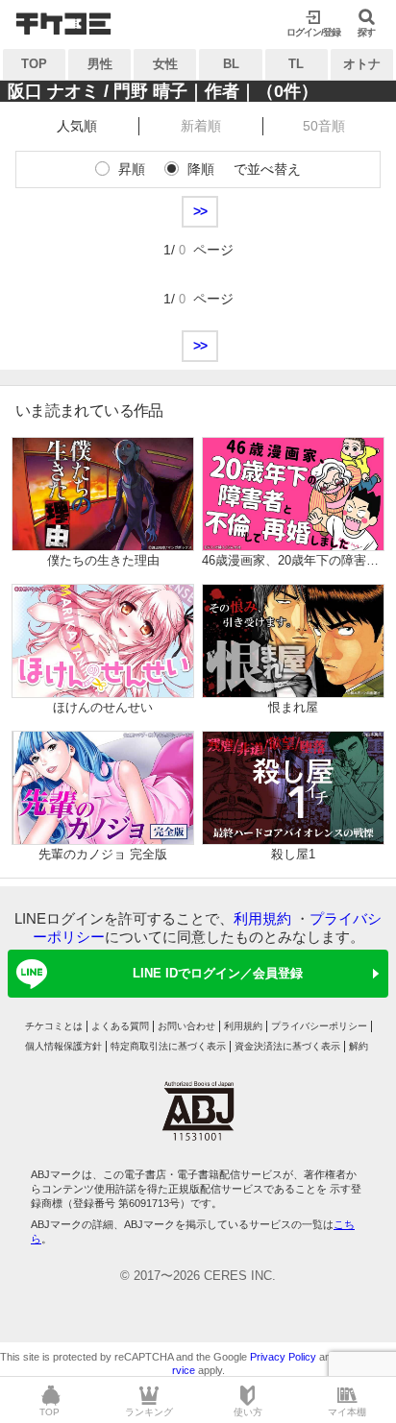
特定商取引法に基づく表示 (168, 1046)
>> (200, 211)
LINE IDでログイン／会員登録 (218, 973)
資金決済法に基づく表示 (287, 1046)
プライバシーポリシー (319, 1026)
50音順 (324, 125)
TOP (34, 64)
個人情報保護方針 (63, 1046)
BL (231, 64)
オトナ (362, 64)
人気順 (77, 125)
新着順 (201, 125)
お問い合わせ (186, 1026)
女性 (165, 64)
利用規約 (262, 918)
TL (296, 64)
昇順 (131, 169)
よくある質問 (120, 1026)
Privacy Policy (283, 1357)
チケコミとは (54, 1026)
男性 (99, 64)
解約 (358, 1046)
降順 (200, 169)
